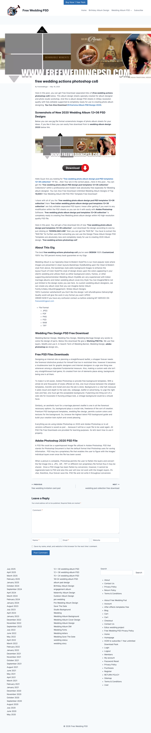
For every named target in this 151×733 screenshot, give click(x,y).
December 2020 (14, 691)
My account (109, 658)
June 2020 (11, 711)
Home (84, 10)
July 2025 (11, 569)
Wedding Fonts (60, 630)
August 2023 (12, 606)
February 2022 (13, 647)
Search (104, 569)
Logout (107, 651)
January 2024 (13, 603)
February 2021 (13, 684)
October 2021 (13, 660)
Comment (38, 510)
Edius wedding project (114, 627)
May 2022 (11, 637)
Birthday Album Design (99, 10)
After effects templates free (116, 607)
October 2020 (13, 697)
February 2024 (13, 599)
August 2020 (12, 704)
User (106, 685)
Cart (106, 614)
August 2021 (12, 667)
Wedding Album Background (66, 616)
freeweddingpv (42, 87)
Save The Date (60, 606)
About (107, 580)
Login (106, 648)
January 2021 (13, 687)
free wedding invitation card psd (46, 486)
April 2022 (11, 640)
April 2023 (11, 613)
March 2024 (12, 596)
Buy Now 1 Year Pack (75, 2)
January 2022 (13, 650)
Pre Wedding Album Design (66, 603)
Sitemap (108, 678)
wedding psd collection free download (102, 486)
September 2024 (14, 589)
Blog (106, 610)
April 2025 (11, 572)
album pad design (62, 582)
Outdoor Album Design (64, 596)
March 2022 (12, 643)
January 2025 (13, 582)
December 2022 (14, 620)
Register (108, 671)
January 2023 (13, 616)
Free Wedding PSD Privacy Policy (119, 631)
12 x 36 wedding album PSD (66, 572)
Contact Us (109, 583)
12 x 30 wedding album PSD (66, 569)
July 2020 (11, 708)
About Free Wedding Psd (115, 600)
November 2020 (14, 694)
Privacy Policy (110, 587)
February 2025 (13, 579)
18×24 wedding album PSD (66, 579)
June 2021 (11, 670)
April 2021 (11, 677)
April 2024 (11, 593)
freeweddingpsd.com (44, 301)
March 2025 (12, 576)
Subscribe (138, 10)
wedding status (61, 640)
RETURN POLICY (111, 675)
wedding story (60, 643)
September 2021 (14, 664)
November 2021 (14, 657)
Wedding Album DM (62, 626)
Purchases (109, 668)
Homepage (109, 637)
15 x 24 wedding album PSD (66, 576)
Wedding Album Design (64, 623)
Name (36, 540)
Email (66, 540)
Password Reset (111, 661)
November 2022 (14, 623)
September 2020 (14, 701)
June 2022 (11, 633)
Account (108, 604)
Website (96, 540)
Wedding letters (61, 633)
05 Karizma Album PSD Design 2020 (84, 105)
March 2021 (12, 681)
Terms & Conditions (113, 593)
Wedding (58, 613)
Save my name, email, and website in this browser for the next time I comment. (65, 546)
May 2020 (11, 714)
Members (108, 654)
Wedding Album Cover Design (67, 620)
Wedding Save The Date (64, 637)
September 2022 (14, 626)
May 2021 (11, 674)
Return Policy (110, 590)
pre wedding (59, 599)
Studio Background (62, 609)
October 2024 (13, 586)
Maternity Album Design (64, 593)
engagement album (62, 589)
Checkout (108, 621)
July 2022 (11, 630)
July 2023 (11, 609)
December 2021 (14, 654)
